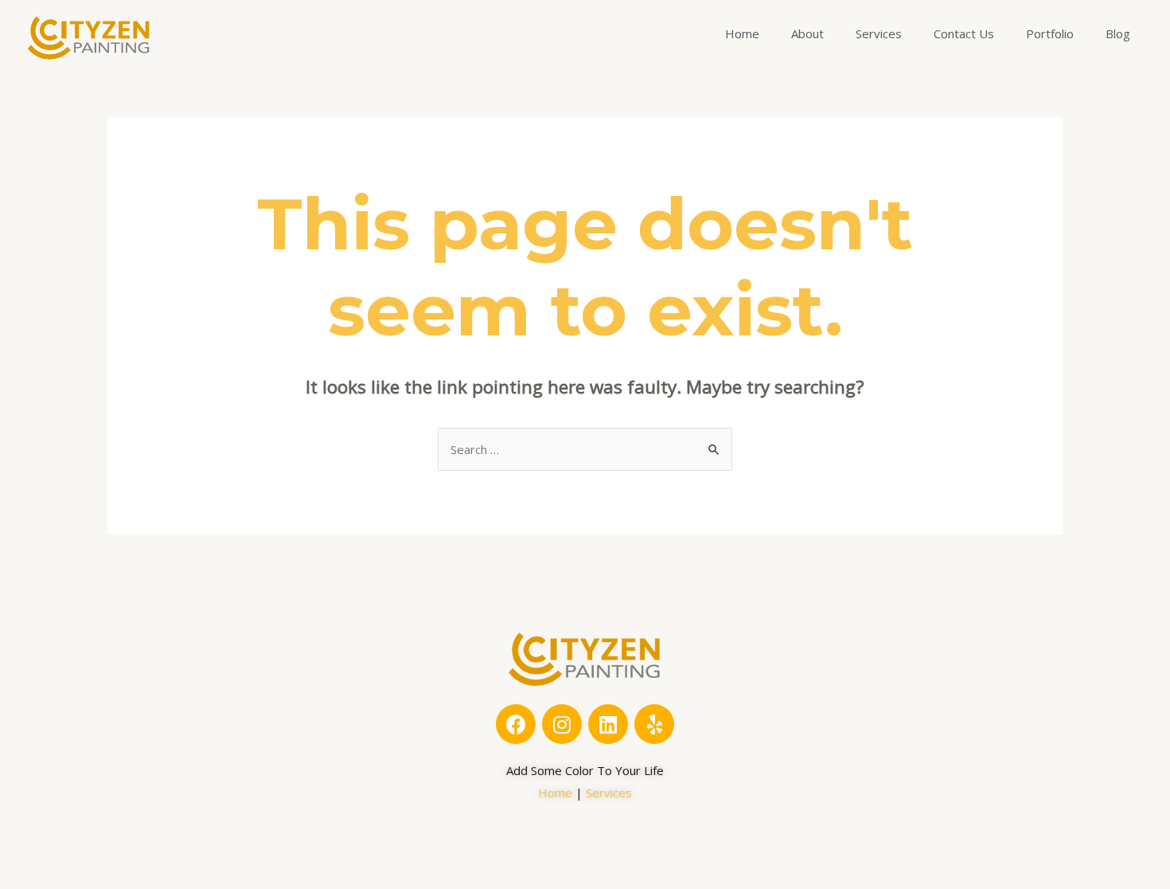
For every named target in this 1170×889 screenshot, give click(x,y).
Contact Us (964, 33)
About (807, 33)
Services (879, 33)
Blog (1118, 33)
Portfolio (1050, 33)
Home (742, 33)
